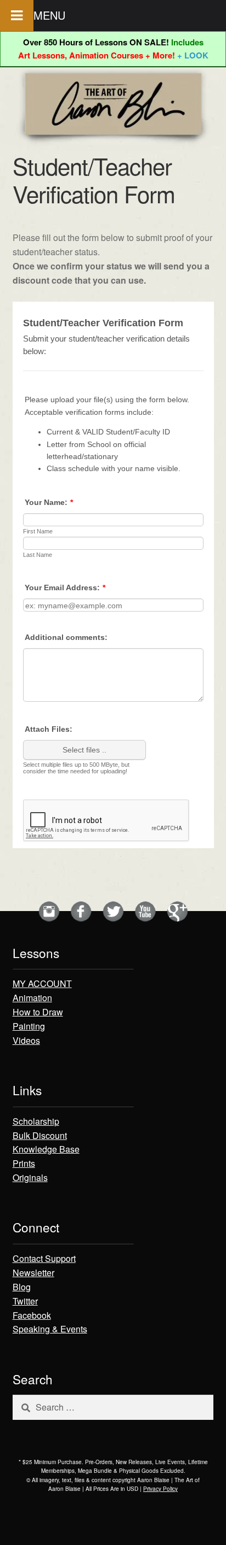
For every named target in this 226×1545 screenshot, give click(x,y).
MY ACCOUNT (42, 983)
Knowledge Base (46, 1149)
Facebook (32, 1315)
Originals (30, 1177)
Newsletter (33, 1272)
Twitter (25, 1301)
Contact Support (44, 1258)
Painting (29, 1026)
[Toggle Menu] (16, 15)
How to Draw (38, 1012)
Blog (22, 1286)
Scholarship (36, 1121)
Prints (24, 1163)
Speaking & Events (50, 1329)
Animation (32, 997)
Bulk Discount (40, 1135)
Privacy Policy (160, 1489)
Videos (26, 1040)
